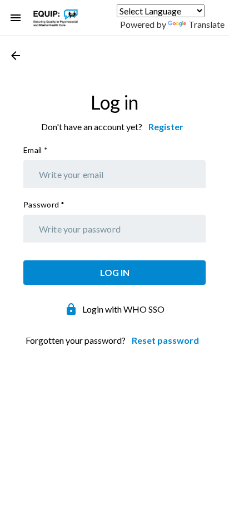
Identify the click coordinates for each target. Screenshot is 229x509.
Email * (35, 150)
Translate (206, 24)
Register (165, 126)
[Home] (55, 18)
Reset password (165, 340)
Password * (44, 204)
